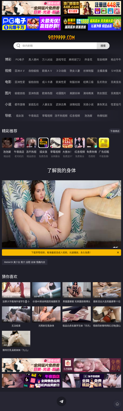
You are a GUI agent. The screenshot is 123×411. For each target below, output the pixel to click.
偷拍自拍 (34, 82)
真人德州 (34, 59)
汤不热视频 (61, 115)
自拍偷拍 (34, 71)
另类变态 (116, 82)
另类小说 (88, 104)
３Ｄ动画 (61, 71)
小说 (8, 104)
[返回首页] (117, 404)
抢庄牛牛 (116, 59)
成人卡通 (47, 82)
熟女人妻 (75, 71)
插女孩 (20, 115)
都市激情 (20, 104)
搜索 (103, 45)
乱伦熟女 (102, 82)
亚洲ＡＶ (20, 71)
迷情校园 (75, 104)
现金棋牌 (102, 59)
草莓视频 (47, 115)
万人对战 (47, 59)
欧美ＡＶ (47, 71)
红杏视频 (75, 115)
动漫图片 (61, 93)
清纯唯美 (88, 93)
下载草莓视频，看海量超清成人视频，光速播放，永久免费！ (61, 252)
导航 (8, 115)
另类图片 (116, 93)
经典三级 (88, 82)
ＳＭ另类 (116, 71)
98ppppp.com (61, 37)
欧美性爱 (61, 82)
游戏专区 (61, 59)
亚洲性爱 (20, 82)
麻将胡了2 (75, 59)
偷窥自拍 (20, 93)
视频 (8, 70)
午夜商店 (34, 115)
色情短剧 (102, 115)
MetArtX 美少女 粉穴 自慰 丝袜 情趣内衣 (24, 262)
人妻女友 (47, 104)
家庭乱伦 (34, 104)
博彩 (8, 59)
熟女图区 (102, 93)
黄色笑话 (102, 104)
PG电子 (20, 59)
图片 (8, 93)
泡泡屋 (88, 115)
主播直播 (102, 71)
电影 (8, 82)
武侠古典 (61, 104)
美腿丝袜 (75, 93)
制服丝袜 (75, 82)
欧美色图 (47, 93)
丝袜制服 (88, 71)
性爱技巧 (116, 104)
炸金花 (88, 59)
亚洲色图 (34, 93)
